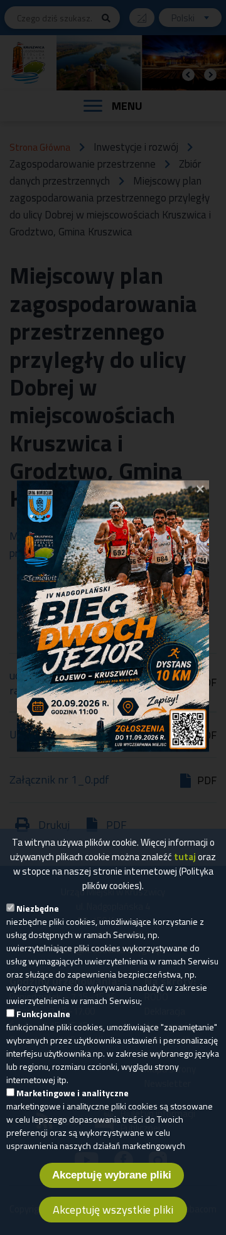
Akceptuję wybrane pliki (111, 1175)
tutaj (185, 856)
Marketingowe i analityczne (72, 1092)
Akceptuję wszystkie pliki (113, 1209)
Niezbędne (37, 908)
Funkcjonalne (43, 1013)
